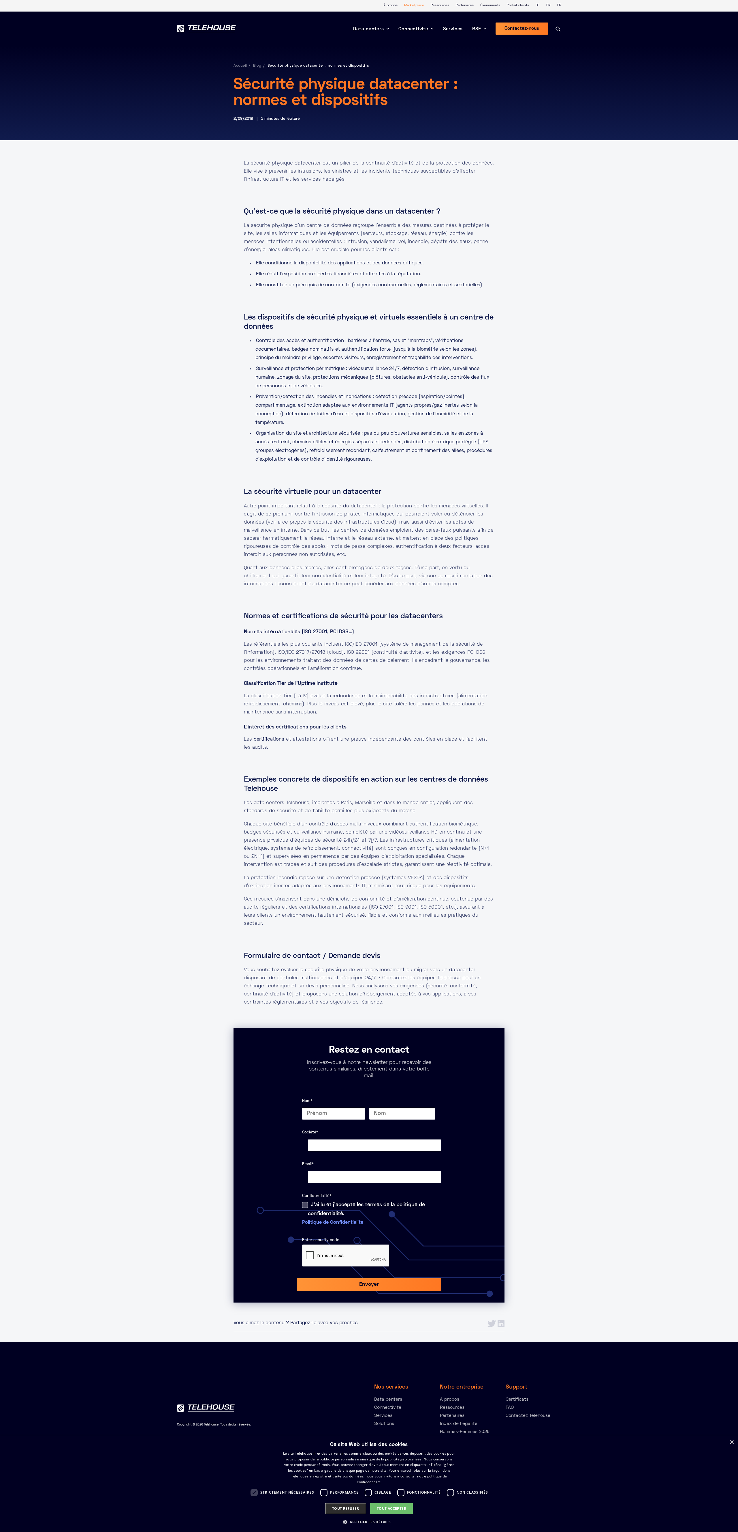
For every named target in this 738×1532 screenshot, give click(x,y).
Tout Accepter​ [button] (391, 1508)
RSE (476, 29)
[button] (369, 1521)
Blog (257, 66)
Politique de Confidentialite (332, 1222)
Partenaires (465, 5)
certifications (269, 739)
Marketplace (414, 5)
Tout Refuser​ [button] (345, 1508)
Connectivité (413, 29)
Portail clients (518, 5)
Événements (490, 5)
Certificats (517, 1400)
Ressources (440, 5)
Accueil (240, 66)
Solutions (384, 1424)
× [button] (731, 1442)
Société (310, 1132)
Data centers (368, 29)
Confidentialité (317, 1196)
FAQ (510, 1408)
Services (453, 29)
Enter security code (320, 1240)
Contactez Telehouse (528, 1416)
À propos (390, 5)
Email (308, 1164)
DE (538, 5)
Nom (307, 1101)
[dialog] (369, 1484)
